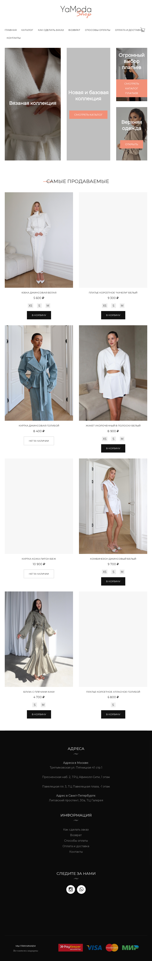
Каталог (27, 29)
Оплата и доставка (129, 29)
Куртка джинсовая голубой (39, 425)
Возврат (74, 29)
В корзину (39, 315)
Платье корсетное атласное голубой (113, 691)
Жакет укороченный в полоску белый (113, 425)
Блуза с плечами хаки (38, 691)
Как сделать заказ (51, 29)
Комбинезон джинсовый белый (113, 558)
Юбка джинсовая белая (39, 292)
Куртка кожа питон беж (39, 558)
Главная (11, 29)
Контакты (14, 37)
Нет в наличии (39, 440)
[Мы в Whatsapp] (81, 889)
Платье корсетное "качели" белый (113, 292)
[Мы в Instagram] (70, 889)
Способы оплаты (97, 29)
